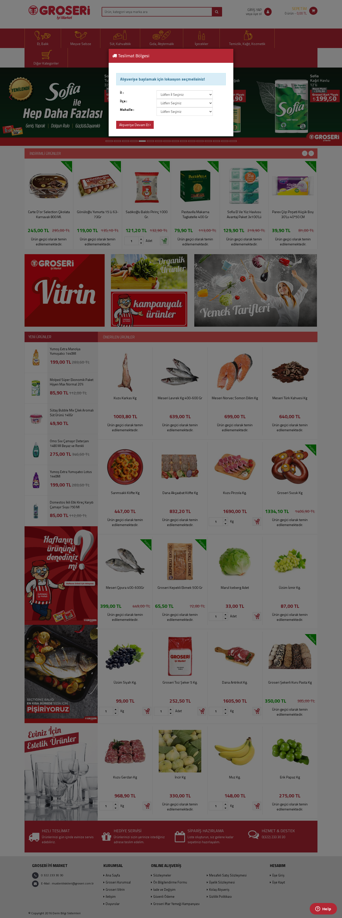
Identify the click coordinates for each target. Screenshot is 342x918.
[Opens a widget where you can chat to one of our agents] (323, 909)
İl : (122, 92)
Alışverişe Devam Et (134, 124)
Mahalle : (127, 109)
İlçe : (123, 101)
